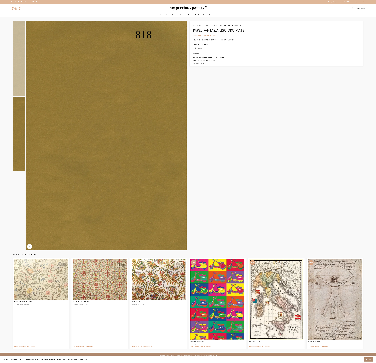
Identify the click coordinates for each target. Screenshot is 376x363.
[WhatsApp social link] (19, 8)
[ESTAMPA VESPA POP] (217, 299)
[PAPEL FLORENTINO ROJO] (100, 279)
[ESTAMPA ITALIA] (276, 299)
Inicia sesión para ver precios (205, 36)
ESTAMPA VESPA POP (197, 341)
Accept (368, 359)
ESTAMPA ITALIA (254, 341)
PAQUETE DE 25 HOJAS (207, 60)
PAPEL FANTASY (211, 25)
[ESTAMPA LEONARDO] (335, 299)
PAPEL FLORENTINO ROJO (81, 301)
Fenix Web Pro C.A (211, 356)
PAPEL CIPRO (136, 301)
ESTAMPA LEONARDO (315, 341)
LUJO (21, 304)
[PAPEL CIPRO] (159, 279)
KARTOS (204, 57)
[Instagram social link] (15, 8)
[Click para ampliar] (29, 246)
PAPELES (201, 25)
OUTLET (192, 344)
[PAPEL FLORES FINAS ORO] (41, 279)
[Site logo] (188, 8)
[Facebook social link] (12, 8)
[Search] (353, 8)
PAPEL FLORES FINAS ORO (23, 301)
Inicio (194, 25)
